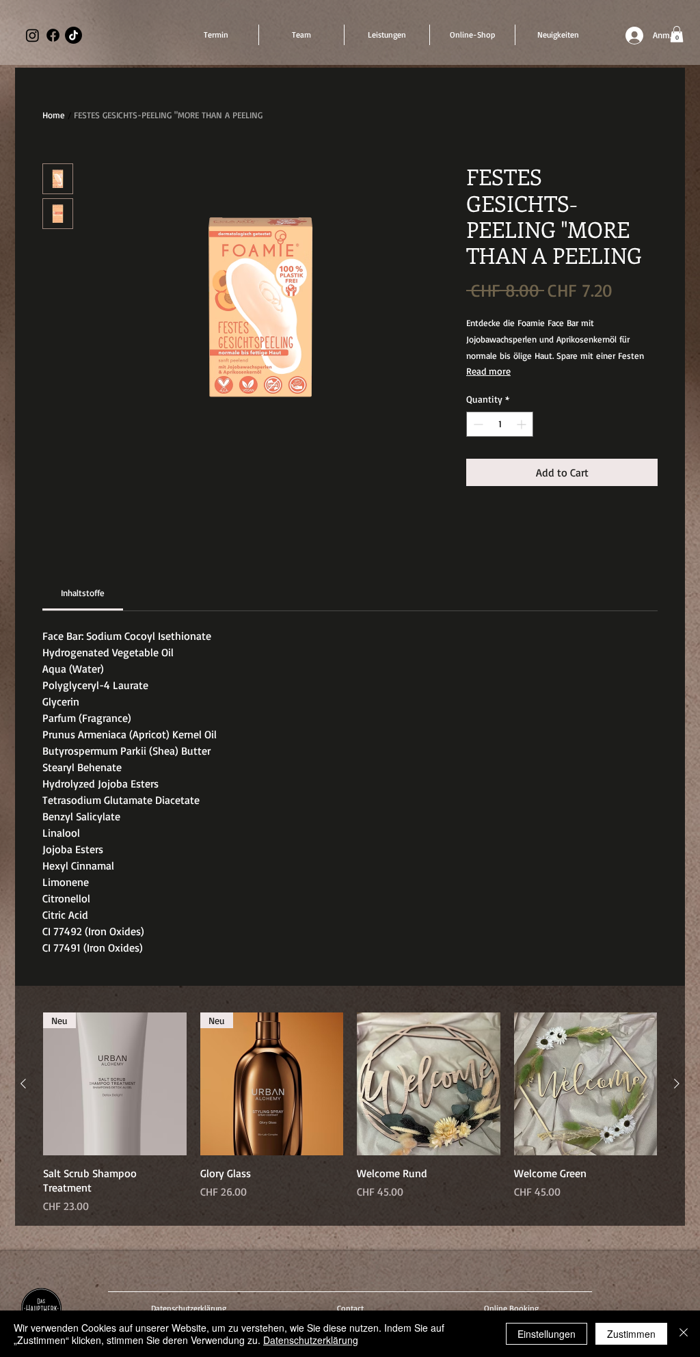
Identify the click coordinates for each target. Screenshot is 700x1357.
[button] (677, 34)
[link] (83, 592)
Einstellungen (546, 1334)
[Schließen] (683, 1333)
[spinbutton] (499, 424)
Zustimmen (631, 1334)
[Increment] (522, 424)
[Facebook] (53, 35)
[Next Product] (677, 1083)
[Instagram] (32, 35)
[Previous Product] (23, 1083)
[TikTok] (73, 35)
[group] (350, 1113)
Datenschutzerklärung (310, 1340)
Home (53, 114)
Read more (488, 371)
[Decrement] (476, 424)
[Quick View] (428, 1084)
